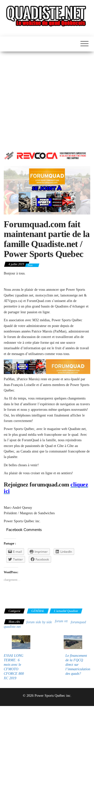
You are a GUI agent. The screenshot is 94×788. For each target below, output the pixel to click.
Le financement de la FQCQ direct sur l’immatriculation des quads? (77, 665)
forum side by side (39, 622)
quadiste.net (12, 626)
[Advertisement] (47, 101)
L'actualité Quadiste (66, 611)
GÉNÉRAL (37, 611)
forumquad (78, 622)
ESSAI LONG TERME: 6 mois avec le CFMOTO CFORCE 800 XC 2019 (14, 667)
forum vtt (61, 621)
